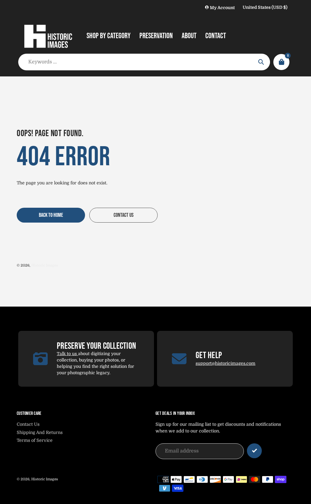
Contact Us (28, 424)
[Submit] (254, 450)
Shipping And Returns (40, 432)
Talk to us (67, 353)
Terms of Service (35, 440)
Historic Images (44, 265)
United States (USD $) (265, 7)
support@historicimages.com (225, 363)
